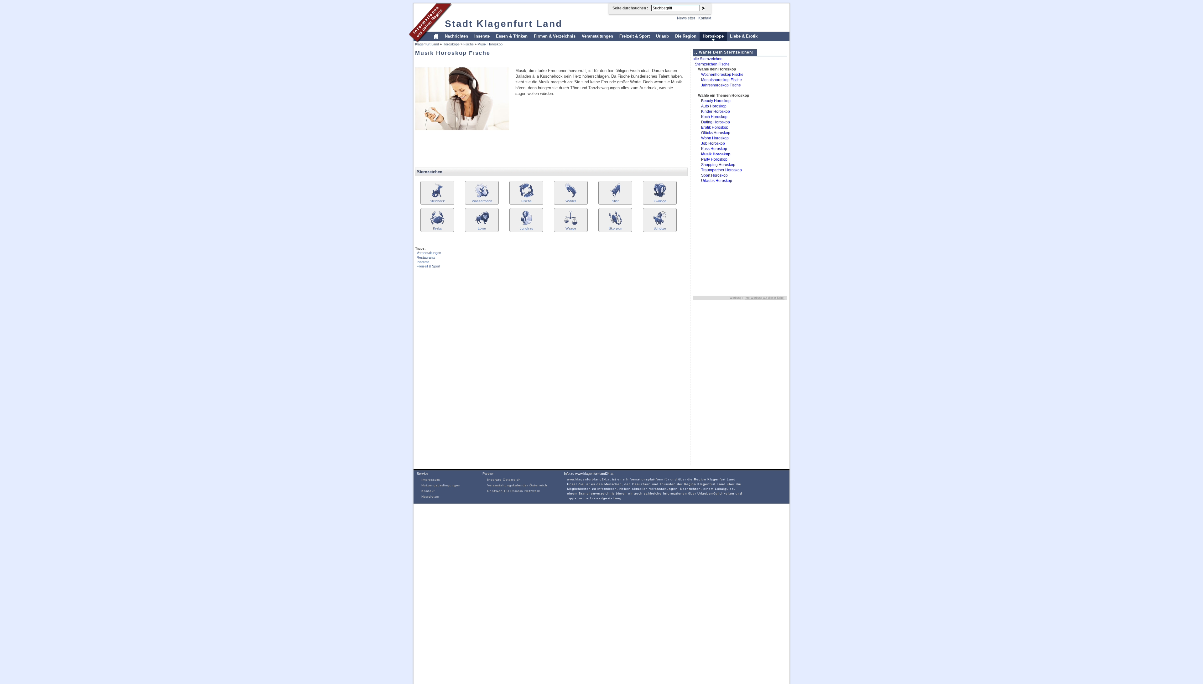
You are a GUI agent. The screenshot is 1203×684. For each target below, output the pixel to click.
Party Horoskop (714, 159)
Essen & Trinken (512, 36)
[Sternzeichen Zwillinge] (660, 196)
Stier (615, 201)
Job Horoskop (713, 143)
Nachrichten (456, 36)
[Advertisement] (529, 62)
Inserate (482, 36)
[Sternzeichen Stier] (615, 196)
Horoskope (713, 36)
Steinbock (437, 201)
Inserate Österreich (504, 479)
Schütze (660, 228)
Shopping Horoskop (718, 165)
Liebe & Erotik (744, 36)
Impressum (430, 479)
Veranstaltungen (597, 36)
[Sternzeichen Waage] (571, 224)
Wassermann (482, 201)
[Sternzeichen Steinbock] (437, 196)
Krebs (437, 228)
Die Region (685, 36)
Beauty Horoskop (716, 101)
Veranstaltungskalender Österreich (517, 485)
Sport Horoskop (714, 175)
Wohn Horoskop (715, 138)
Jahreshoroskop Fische (721, 85)
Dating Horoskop (715, 122)
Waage (570, 228)
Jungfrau (526, 228)
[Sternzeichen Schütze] (660, 224)
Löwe (482, 228)
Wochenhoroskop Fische (722, 74)
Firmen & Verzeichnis (554, 36)
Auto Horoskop (713, 106)
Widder (570, 201)
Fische (468, 44)
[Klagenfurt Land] (430, 41)
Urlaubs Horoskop (716, 181)
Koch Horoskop (714, 117)
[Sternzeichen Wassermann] (482, 196)
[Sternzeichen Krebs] (437, 224)
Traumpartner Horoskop (721, 170)
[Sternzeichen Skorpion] (615, 224)
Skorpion (615, 228)
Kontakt (704, 18)
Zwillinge (660, 201)
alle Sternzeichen (707, 59)
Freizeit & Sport (634, 36)
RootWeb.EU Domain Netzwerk (513, 491)
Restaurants (426, 257)
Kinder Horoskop (715, 111)
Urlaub (662, 36)
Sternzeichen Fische (712, 64)
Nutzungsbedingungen (441, 485)
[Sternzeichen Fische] (526, 196)
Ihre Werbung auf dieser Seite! (764, 297)
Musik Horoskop (490, 44)
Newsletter (686, 18)
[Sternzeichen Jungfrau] (526, 224)
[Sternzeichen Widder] (571, 196)
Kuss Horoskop (714, 149)
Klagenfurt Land (427, 44)
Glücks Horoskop (715, 133)
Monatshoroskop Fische (721, 80)
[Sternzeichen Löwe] (482, 224)
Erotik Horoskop (714, 127)
